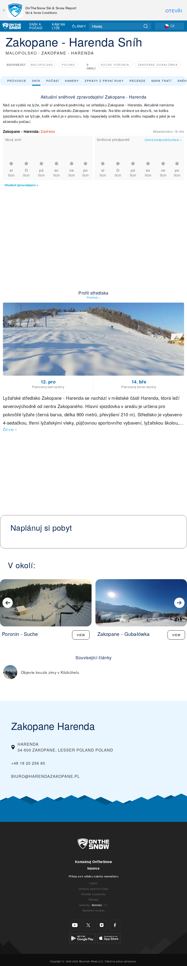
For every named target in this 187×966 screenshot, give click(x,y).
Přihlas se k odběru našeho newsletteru (93, 876)
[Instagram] (101, 925)
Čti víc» (10, 429)
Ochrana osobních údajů (93, 889)
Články (79, 26)
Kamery (72, 81)
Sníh (36, 81)
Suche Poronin (115, 64)
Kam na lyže (58, 26)
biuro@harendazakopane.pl (45, 776)
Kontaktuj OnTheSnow (93, 861)
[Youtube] (75, 925)
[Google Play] (82, 937)
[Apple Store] (108, 937)
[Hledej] (145, 26)
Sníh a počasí (35, 26)
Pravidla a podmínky (93, 894)
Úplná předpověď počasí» (163, 140)
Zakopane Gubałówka (158, 64)
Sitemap (93, 899)
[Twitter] (88, 925)
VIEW (81, 635)
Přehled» (93, 297)
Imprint (93, 883)
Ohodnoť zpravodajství (20, 185)
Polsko (68, 64)
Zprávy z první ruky (104, 81)
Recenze (138, 81)
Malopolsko (42, 64)
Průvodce (16, 81)
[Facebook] (115, 925)
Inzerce (93, 868)
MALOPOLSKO (21, 53)
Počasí (52, 81)
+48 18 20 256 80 (28, 763)
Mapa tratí (161, 81)
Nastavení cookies (93, 910)
